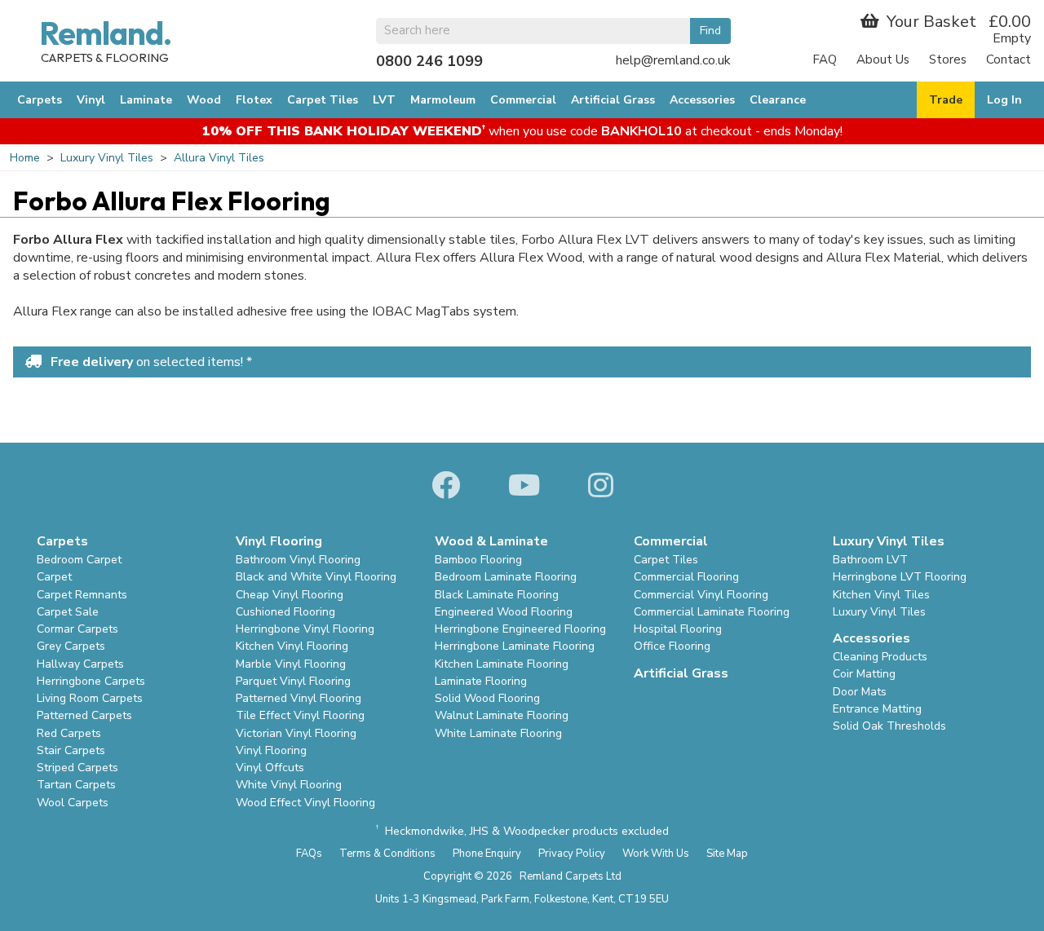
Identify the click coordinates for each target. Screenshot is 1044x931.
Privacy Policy (571, 853)
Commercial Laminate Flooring (712, 612)
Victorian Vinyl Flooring (296, 733)
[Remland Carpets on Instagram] (601, 486)
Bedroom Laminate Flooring (506, 577)
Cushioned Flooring (285, 612)
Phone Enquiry (487, 853)
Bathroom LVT (870, 559)
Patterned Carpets (84, 715)
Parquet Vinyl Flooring (293, 681)
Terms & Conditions (387, 853)
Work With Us (655, 853)
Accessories (702, 100)
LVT (384, 100)
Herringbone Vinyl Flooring (305, 629)
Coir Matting (864, 674)
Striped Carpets (77, 767)
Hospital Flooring (678, 629)
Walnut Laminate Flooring (501, 715)
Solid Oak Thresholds (889, 726)
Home (25, 157)
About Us (882, 59)
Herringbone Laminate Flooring (515, 646)
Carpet (54, 577)
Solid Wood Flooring (487, 698)
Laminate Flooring (481, 681)
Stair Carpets (71, 750)
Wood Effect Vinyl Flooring (305, 802)
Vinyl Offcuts (270, 767)
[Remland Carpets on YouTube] (524, 486)
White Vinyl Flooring (289, 784)
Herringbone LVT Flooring (900, 577)
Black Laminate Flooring (497, 594)
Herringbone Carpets (91, 681)
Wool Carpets (72, 802)
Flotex (254, 100)
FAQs (309, 853)
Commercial (523, 100)
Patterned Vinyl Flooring (298, 698)
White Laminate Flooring (498, 733)
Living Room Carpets (90, 698)
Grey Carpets (71, 646)
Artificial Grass (613, 100)
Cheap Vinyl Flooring (289, 594)
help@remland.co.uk (673, 60)
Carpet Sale (68, 612)
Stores (948, 59)
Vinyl (91, 100)
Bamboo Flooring (478, 559)
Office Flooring (672, 646)
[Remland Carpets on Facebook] (445, 486)
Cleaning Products (880, 656)
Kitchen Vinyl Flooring (292, 646)
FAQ (824, 59)
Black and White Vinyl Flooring (316, 577)
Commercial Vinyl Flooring (701, 594)
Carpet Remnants (82, 594)
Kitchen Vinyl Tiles (881, 594)
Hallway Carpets (80, 664)
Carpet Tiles (322, 100)
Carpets (39, 100)
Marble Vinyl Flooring (291, 664)
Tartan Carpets (76, 784)
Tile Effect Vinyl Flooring (300, 715)
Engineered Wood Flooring (504, 612)
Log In (1004, 100)
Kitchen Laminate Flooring (501, 664)
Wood (204, 100)
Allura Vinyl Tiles (219, 157)
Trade (945, 100)
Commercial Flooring (686, 577)
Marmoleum (443, 100)
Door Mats (860, 691)
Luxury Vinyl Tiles (106, 157)
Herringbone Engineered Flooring (520, 629)
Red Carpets (69, 733)
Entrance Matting (877, 709)
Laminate (146, 100)
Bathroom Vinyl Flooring (298, 559)
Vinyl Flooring (271, 750)
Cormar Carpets (77, 629)
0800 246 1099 (429, 61)
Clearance (778, 100)
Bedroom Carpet (79, 559)
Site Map (727, 853)
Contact (1008, 59)
